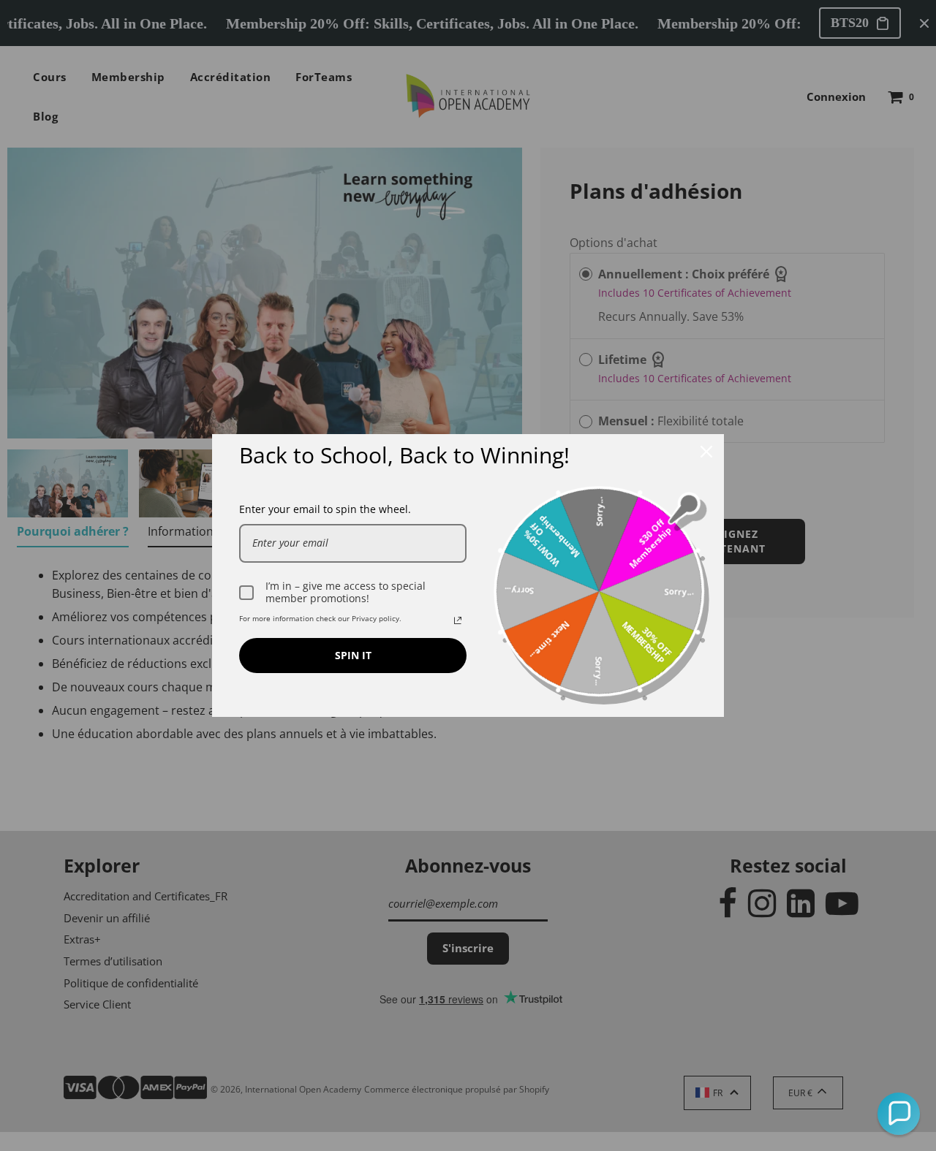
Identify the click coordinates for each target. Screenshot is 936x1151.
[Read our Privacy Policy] (458, 620)
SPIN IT (353, 655)
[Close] (706, 451)
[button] (899, 1114)
